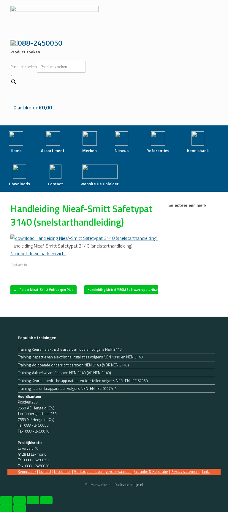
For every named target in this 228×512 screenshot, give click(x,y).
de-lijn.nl (136, 484)
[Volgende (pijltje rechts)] (19, 508)
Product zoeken (23, 67)
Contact (45, 471)
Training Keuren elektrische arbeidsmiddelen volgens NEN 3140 (70, 349)
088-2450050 (40, 43)
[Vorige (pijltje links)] (6, 508)
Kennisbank (27, 471)
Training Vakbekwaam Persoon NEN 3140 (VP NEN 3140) (64, 373)
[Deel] (33, 500)
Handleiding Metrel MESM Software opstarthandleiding (132, 289)
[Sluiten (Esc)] (46, 500)
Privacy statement (185, 471)
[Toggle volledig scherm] (19, 500)
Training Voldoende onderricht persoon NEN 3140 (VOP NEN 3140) (73, 365)
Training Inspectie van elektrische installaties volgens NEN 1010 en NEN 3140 (80, 357)
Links (206, 471)
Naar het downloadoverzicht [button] (38, 253)
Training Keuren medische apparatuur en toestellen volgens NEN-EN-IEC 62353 (83, 381)
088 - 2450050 (36, 425)
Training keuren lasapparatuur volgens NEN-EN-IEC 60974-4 (67, 388)
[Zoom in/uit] (6, 500)
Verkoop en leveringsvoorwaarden (103, 471)
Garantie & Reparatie (151, 471)
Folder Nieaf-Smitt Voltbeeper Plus (43, 289)
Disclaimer (62, 471)
